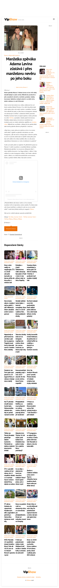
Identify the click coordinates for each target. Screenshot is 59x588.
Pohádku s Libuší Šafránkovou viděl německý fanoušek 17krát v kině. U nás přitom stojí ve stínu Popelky (21, 272)
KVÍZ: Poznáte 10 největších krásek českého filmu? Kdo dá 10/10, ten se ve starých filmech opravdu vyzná (9, 547)
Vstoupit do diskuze (11, 228)
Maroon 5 (25, 87)
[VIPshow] (10, 20)
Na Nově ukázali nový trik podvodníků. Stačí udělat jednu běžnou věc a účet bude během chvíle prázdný (32, 308)
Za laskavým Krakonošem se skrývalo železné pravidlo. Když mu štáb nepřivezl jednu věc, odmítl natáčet (47, 123)
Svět (28, 468)
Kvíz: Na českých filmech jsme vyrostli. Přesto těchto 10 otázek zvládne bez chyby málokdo (32, 376)
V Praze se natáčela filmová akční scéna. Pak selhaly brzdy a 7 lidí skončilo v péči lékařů (32, 408)
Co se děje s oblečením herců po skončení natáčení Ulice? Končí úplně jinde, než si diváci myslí (20, 476)
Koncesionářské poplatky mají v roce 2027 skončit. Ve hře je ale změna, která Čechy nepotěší (21, 376)
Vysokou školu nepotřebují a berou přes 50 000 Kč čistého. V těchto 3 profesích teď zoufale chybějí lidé (32, 272)
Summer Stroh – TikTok (20, 217)
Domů (6, 55)
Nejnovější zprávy (14, 55)
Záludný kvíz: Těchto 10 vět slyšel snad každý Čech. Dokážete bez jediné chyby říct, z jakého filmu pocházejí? (20, 441)
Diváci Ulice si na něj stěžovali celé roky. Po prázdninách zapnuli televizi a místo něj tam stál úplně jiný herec (32, 511)
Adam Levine (19, 87)
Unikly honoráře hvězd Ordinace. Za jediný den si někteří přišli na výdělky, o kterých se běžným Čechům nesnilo (32, 342)
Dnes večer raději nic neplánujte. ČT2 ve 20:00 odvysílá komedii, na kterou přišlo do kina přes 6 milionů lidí (9, 274)
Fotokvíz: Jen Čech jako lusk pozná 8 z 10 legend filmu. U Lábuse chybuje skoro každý (9, 375)
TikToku (11, 118)
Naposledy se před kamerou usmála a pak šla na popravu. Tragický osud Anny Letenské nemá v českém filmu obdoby (9, 342)
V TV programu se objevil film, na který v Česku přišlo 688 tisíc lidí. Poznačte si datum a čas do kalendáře (32, 439)
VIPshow (29, 580)
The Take (10, 217)
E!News (32, 209)
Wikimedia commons (15, 26)
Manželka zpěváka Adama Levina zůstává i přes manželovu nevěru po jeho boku (21, 68)
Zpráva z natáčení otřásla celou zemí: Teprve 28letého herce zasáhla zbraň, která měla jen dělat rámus (32, 478)
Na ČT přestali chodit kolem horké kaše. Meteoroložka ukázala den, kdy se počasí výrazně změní (9, 408)
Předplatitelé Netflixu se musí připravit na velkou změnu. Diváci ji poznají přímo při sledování (21, 408)
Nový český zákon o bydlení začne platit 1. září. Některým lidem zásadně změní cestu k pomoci (9, 307)
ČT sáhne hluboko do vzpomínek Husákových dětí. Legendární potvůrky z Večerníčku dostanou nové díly (9, 512)
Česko (5, 261)
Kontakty (38, 577)
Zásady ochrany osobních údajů (25, 577)
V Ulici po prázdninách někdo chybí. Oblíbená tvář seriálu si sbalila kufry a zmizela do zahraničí (21, 546)
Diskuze (7, 222)
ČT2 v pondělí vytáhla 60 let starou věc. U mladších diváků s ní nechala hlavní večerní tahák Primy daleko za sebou (9, 476)
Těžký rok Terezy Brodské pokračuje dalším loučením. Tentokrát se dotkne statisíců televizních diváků (9, 441)
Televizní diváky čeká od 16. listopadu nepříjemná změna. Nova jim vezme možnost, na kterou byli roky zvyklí (21, 343)
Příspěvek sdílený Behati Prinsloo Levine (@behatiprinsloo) (20, 199)
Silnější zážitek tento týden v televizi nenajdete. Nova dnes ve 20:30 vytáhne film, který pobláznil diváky (21, 308)
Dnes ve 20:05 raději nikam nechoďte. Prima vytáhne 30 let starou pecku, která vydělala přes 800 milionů (32, 547)
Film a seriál (11, 261)
